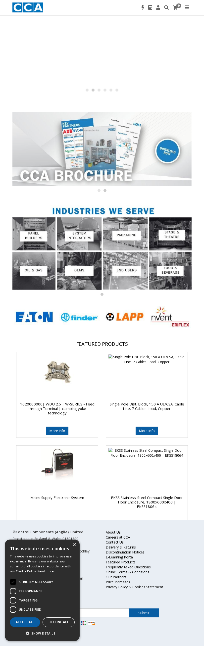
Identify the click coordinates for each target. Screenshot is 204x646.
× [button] (74, 545)
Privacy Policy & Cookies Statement (134, 587)
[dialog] (42, 590)
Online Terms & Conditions (127, 572)
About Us (113, 532)
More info (57, 430)
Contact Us (115, 542)
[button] (87, 90)
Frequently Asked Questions (128, 567)
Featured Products (121, 562)
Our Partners (116, 577)
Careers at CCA (118, 537)
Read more (46, 571)
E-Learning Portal (120, 557)
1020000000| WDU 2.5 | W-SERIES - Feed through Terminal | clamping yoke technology (57, 408)
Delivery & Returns (121, 547)
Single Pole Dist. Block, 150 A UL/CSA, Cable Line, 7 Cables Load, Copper (147, 406)
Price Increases (118, 582)
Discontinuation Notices (125, 552)
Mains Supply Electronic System (57, 497)
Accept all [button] (25, 622)
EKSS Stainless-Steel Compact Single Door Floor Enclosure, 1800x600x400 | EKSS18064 (147, 502)
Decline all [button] (59, 622)
